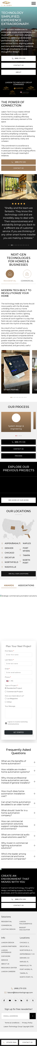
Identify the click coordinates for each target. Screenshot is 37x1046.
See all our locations (18, 574)
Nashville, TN (26, 965)
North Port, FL (26, 977)
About (18, 72)
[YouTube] (9, 1000)
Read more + (7, 636)
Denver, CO (24, 958)
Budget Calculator (24, 929)
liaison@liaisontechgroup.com (20, 993)
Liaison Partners (9, 946)
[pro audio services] (6, 88)
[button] (22, 527)
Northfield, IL (26, 950)
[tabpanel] (18, 343)
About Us (5, 964)
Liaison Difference (6, 951)
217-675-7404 (11, 1042)
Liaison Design (7, 942)
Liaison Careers (8, 971)
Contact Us (27, 1042)
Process (18, 456)
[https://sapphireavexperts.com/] (12, 92)
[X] (32, 1000)
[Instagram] (27, 1000)
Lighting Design (8, 929)
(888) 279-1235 (20, 58)
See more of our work (18, 500)
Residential (6, 921)
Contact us (18, 449)
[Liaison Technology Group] (6, 3)
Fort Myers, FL (26, 969)
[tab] (9, 277)
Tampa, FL (24, 973)
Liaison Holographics (25, 923)
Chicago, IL (24, 942)
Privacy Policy (27, 1023)
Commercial (6, 925)
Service (4, 960)
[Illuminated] (18, 88)
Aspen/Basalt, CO (27, 954)
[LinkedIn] (15, 1000)
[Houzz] (21, 1000)
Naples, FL (24, 962)
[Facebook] (4, 1000)
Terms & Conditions (12, 1023)
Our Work (5, 956)
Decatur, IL (24, 946)
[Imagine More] (25, 92)
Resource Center (9, 968)
